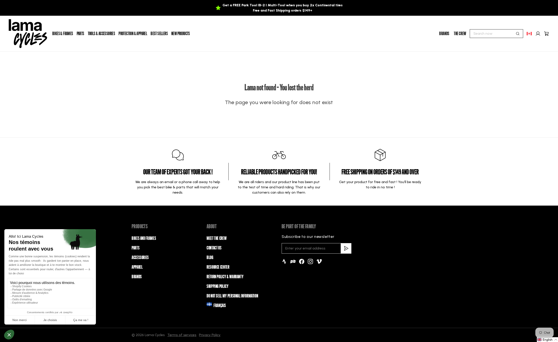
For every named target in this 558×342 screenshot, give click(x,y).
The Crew (460, 33)
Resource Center (218, 267)
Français (220, 305)
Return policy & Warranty (225, 276)
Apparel (137, 267)
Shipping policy (218, 286)
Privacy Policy (210, 335)
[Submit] (517, 33)
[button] (547, 339)
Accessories (140, 257)
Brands (444, 33)
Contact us (214, 248)
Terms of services (181, 335)
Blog (210, 257)
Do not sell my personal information (232, 296)
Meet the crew (216, 238)
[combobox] (496, 33)
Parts (136, 248)
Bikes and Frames (144, 238)
